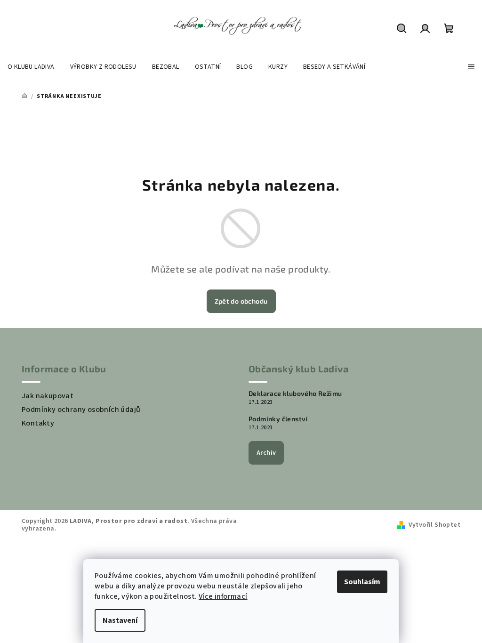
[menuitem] (31, 67)
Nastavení (120, 620)
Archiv (266, 453)
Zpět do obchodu (241, 301)
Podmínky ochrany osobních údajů (81, 409)
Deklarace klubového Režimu (295, 393)
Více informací (223, 596)
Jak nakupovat (47, 396)
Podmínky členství (278, 419)
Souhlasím (362, 582)
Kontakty (38, 423)
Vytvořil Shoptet (434, 525)
